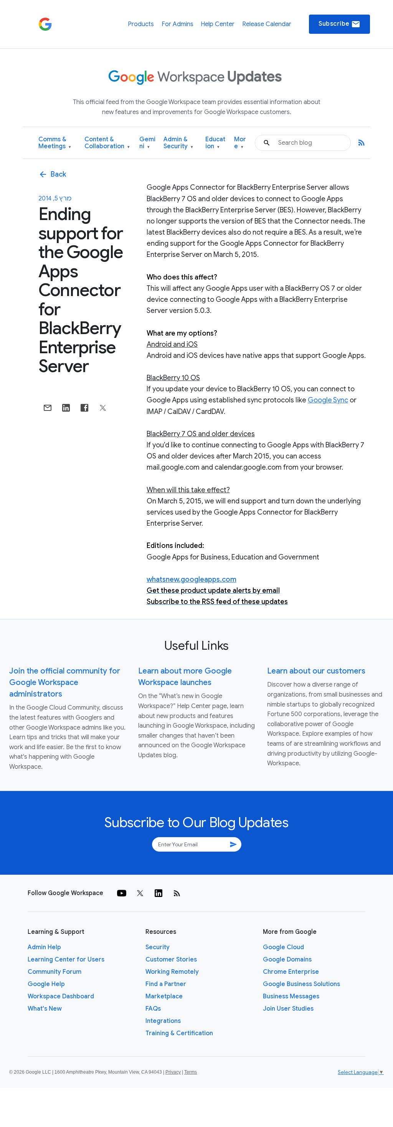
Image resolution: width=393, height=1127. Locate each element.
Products (141, 24)
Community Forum (54, 972)
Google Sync (328, 400)
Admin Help (44, 947)
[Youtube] (121, 893)
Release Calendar (266, 24)
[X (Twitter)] (140, 893)
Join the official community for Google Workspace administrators (64, 682)
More (240, 143)
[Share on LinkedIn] (66, 408)
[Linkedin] (158, 893)
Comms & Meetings (54, 143)
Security (157, 947)
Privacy (173, 1072)
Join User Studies (288, 1009)
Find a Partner (165, 984)
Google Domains (287, 959)
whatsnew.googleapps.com (191, 579)
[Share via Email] (47, 408)
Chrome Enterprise (291, 972)
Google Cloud (283, 947)
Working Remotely (172, 972)
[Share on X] (103, 408)
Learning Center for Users (66, 959)
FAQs (153, 1009)
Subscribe (339, 24)
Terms (190, 1072)
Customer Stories (171, 959)
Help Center (217, 24)
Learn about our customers (316, 671)
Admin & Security (178, 143)
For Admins (177, 24)
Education (215, 143)
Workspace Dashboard (61, 996)
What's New (45, 1009)
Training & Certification (179, 1033)
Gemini (147, 143)
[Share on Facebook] (84, 408)
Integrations (163, 1021)
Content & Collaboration (107, 143)
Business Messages (291, 996)
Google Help (46, 984)
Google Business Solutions (301, 984)
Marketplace (164, 996)
